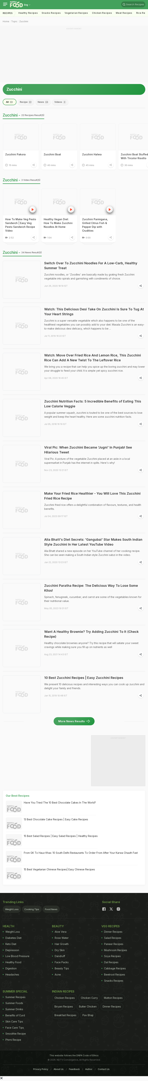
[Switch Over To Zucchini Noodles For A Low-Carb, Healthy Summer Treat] (22, 280)
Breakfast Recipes (65, 1015)
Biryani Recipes (64, 1006)
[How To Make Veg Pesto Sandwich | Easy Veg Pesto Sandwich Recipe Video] (21, 201)
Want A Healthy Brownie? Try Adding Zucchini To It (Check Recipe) (91, 634)
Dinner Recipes (113, 931)
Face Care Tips (14, 1027)
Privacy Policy (40, 1069)
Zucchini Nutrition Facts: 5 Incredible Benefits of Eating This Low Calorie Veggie (92, 403)
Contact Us (104, 1069)
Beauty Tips (62, 968)
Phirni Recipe (13, 1039)
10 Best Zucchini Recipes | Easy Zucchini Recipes (83, 678)
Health (8, 926)
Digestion (11, 968)
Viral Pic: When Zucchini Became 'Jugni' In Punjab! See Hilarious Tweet (88, 449)
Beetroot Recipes (114, 974)
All (9, 101)
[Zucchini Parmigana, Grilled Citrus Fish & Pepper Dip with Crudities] (98, 201)
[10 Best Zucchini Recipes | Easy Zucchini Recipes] (22, 694)
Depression (12, 950)
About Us (59, 1069)
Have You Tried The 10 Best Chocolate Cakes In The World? (60, 802)
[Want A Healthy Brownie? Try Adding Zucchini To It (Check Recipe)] (22, 648)
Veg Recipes (110, 926)
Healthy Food (13, 962)
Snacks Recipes (51, 13)
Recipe (25, 101)
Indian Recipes (63, 991)
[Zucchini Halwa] (98, 137)
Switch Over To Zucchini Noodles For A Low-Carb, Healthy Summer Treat (90, 265)
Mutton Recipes (113, 997)
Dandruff (60, 956)
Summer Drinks (14, 1009)
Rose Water (62, 937)
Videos (59, 101)
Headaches (12, 974)
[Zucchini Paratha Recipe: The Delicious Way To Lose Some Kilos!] (22, 602)
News (43, 101)
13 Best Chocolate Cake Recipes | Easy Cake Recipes (56, 819)
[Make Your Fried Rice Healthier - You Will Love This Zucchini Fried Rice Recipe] (22, 510)
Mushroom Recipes (115, 950)
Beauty (58, 926)
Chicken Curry (89, 997)
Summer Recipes (15, 997)
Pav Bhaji (87, 1015)
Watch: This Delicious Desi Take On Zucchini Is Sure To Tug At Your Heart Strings (94, 311)
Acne (58, 974)
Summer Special (15, 991)
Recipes (8, 13)
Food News (51, 909)
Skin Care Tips (14, 1021)
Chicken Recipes (102, 13)
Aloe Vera (60, 931)
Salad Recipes (112, 937)
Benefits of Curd (15, 1015)
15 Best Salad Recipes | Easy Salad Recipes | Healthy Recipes (61, 835)
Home (6, 21)
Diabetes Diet (13, 937)
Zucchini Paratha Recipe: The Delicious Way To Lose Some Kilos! (91, 588)
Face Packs (62, 962)
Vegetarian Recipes (76, 13)
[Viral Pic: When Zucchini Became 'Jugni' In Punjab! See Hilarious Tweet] (22, 464)
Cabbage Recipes (115, 968)
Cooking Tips (31, 909)
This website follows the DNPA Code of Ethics (74, 1055)
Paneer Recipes (113, 944)
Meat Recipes (124, 13)
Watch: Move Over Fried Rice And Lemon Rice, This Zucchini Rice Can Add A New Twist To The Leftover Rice (92, 357)
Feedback (74, 1069)
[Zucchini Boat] (59, 137)
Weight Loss (12, 909)
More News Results (71, 721)
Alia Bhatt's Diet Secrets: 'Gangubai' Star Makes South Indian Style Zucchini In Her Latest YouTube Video (93, 542)
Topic (14, 21)
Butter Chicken (88, 1006)
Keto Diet (10, 944)
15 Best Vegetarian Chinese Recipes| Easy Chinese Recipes (59, 869)
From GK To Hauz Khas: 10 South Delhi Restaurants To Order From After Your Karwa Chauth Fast (81, 852)
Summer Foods (14, 1003)
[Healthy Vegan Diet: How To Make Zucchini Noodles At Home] (59, 201)
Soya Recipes (112, 956)
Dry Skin (60, 950)
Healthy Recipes (28, 13)
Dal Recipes (111, 962)
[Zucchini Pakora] (21, 137)
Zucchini (23, 21)
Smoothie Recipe (15, 1033)
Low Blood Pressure (17, 956)
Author (88, 1069)
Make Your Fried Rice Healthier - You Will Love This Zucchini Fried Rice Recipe (92, 496)
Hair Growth (62, 944)
